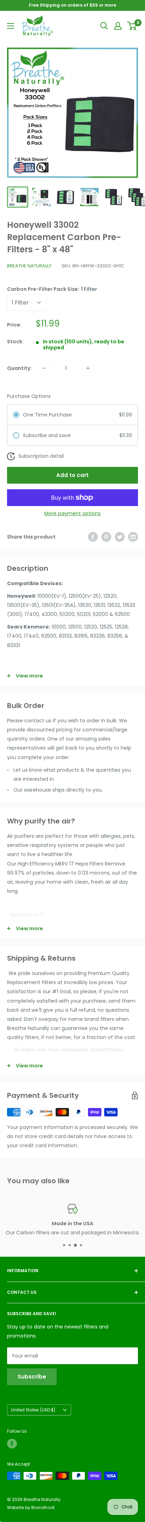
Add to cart (72, 475)
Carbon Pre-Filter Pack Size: (52, 289)
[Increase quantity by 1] (88, 368)
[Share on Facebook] (93, 537)
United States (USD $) (33, 1410)
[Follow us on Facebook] (12, 1444)
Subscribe (32, 1376)
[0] (132, 26)
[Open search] (104, 26)
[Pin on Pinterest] (106, 537)
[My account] (117, 26)
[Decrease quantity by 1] (43, 368)
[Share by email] (133, 537)
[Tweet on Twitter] (120, 537)
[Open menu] (10, 26)
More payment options (72, 513)
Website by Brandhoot (31, 1507)
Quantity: (19, 368)
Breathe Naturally (29, 265)
